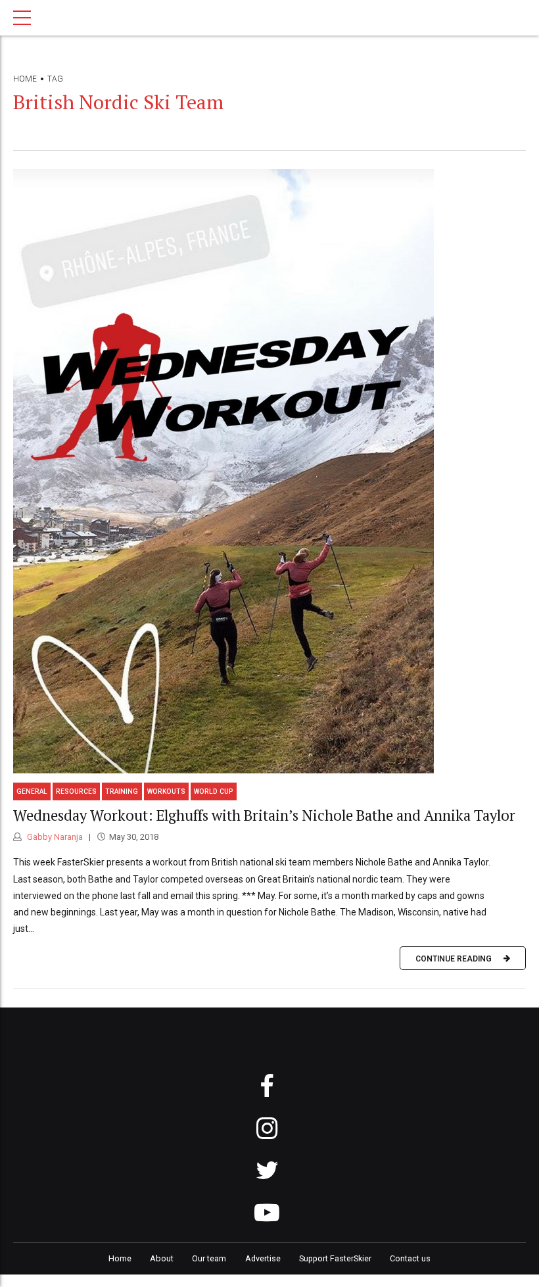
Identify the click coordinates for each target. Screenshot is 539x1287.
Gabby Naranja (54, 837)
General (31, 791)
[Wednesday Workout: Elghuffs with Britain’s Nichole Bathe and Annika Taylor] (269, 471)
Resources (76, 791)
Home (25, 79)
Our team (209, 1258)
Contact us (410, 1258)
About (162, 1258)
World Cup (213, 791)
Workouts (166, 791)
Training (121, 791)
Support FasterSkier (335, 1258)
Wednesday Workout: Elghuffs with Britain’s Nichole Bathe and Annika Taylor (264, 815)
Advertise (263, 1258)
